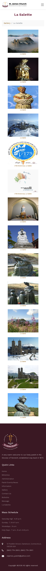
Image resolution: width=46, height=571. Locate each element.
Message (5, 501)
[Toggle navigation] (42, 5)
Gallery (7, 23)
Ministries (6, 475)
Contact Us (6, 494)
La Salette (6, 505)
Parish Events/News (10, 482)
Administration (8, 479)
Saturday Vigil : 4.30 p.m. (11, 519)
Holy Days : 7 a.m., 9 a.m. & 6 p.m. (15, 530)
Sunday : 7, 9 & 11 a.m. (10, 522)
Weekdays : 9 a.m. (9, 526)
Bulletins (5, 497)
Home (4, 471)
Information (6, 486)
